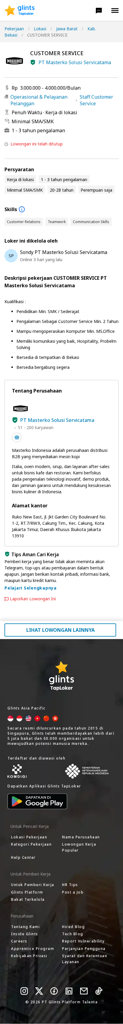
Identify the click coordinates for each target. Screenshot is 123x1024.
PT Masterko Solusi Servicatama (75, 62)
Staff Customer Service (96, 100)
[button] (98, 10)
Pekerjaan (14, 28)
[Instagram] (24, 991)
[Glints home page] (19, 10)
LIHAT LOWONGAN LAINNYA (60, 630)
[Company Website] (16, 437)
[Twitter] (39, 991)
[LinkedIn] (69, 991)
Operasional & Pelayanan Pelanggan (38, 100)
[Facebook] (54, 991)
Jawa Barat (67, 28)
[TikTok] (99, 991)
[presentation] (19, 10)
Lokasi (40, 28)
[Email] (84, 991)
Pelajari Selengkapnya (30, 588)
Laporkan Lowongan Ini (33, 598)
